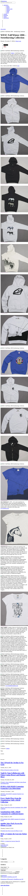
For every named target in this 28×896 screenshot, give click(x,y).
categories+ (6, 5)
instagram (5, 15)
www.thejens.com (5, 508)
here (18, 65)
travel (7, 12)
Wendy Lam (18, 41)
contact (5, 16)
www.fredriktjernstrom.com (11, 685)
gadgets (8, 10)
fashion (8, 7)
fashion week (9, 9)
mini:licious (6, 17)
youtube (5, 14)
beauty (7, 6)
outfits (7, 11)
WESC (12, 53)
